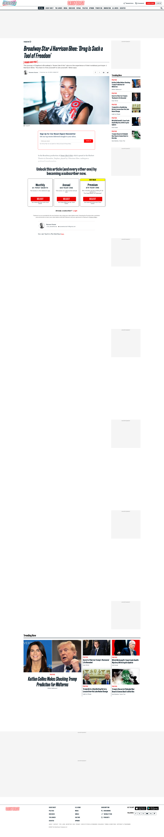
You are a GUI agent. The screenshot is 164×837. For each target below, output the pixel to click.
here (62, 234)
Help (74, 824)
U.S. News (115, 8)
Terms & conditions (110, 824)
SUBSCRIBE (150, 3)
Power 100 (98, 8)
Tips (60, 824)
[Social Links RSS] (150, 814)
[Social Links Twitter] (139, 814)
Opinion (91, 8)
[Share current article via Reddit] (107, 72)
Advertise (69, 824)
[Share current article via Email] (103, 72)
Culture (77, 817)
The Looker (58, 8)
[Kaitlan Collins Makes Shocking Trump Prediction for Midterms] (136, 87)
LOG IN (159, 3)
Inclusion (101, 824)
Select (40, 199)
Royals (78, 8)
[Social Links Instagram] (143, 814)
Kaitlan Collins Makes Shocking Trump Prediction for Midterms (52, 681)
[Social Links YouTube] (147, 814)
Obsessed (72, 8)
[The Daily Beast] (76, 3)
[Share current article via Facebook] (95, 72)
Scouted (122, 8)
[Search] (161, 8)
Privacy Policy (68, 143)
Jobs (63, 824)
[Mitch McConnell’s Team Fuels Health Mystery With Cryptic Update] (136, 125)
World (77, 814)
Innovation (107, 8)
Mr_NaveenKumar (52, 226)
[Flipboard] (154, 814)
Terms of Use (60, 143)
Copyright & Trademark (124, 824)
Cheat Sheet (49, 8)
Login (75, 211)
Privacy (78, 824)
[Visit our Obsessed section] (15, 3)
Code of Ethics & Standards (89, 824)
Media (65, 8)
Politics (85, 8)
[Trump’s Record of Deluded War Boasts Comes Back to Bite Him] (136, 138)
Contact (55, 824)
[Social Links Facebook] (135, 814)
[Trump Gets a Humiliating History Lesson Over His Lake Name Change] (136, 112)
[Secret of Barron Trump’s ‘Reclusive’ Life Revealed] (136, 100)
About (50, 824)
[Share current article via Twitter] (99, 72)
